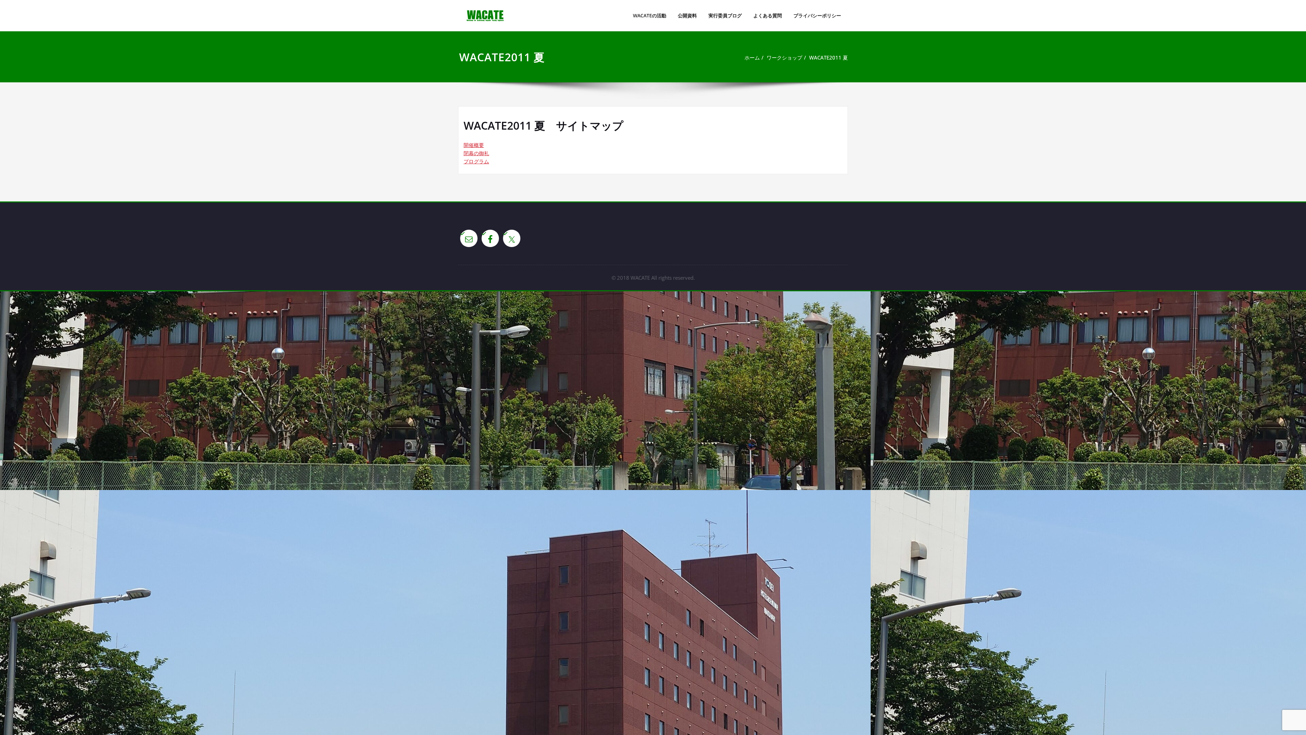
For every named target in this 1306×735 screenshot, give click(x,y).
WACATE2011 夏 (828, 57)
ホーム (752, 57)
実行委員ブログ (725, 15)
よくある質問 (767, 15)
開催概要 (474, 145)
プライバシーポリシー (817, 15)
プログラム (476, 161)
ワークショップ (784, 57)
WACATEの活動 (649, 15)
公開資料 (687, 15)
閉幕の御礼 (476, 153)
